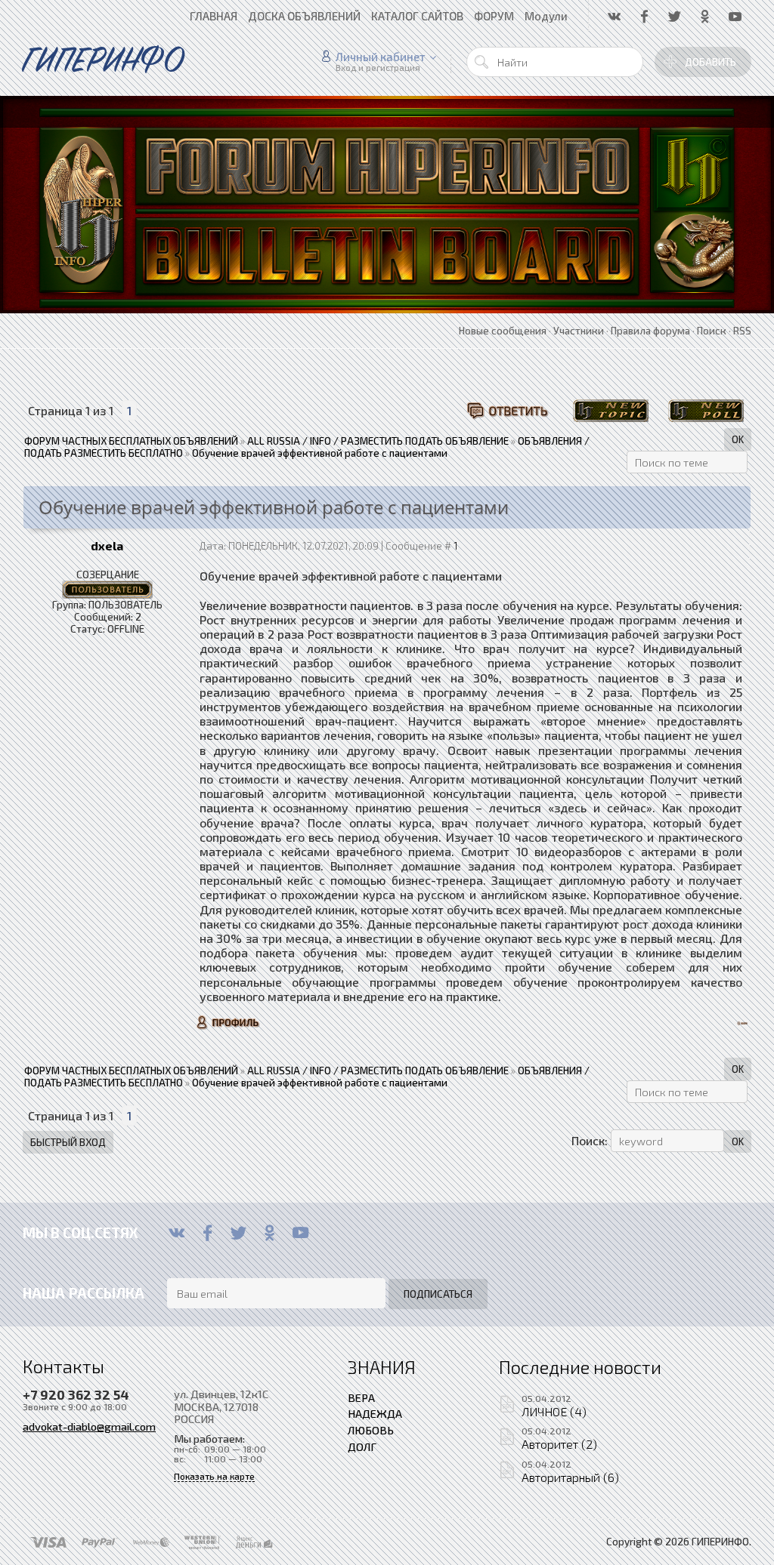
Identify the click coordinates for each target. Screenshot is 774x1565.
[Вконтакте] (176, 1233)
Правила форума (650, 331)
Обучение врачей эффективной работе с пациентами (319, 453)
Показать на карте (214, 1476)
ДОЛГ (362, 1446)
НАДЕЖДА (375, 1413)
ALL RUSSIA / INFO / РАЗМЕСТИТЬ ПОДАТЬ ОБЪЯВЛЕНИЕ (378, 441)
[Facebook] (207, 1233)
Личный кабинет (381, 56)
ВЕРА (361, 1397)
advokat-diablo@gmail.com (89, 1426)
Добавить (710, 62)
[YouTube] (300, 1233)
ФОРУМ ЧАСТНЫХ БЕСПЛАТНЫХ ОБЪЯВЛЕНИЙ (131, 441)
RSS (742, 331)
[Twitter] (238, 1233)
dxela (107, 545)
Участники (578, 331)
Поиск (711, 331)
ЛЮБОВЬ (371, 1430)
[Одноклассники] (269, 1233)
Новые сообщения (502, 331)
